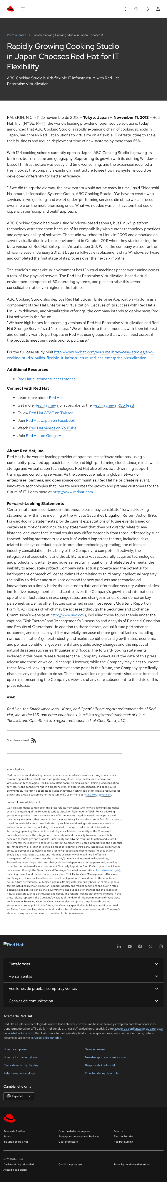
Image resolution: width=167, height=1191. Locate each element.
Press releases (17, 35)
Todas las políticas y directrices (132, 1164)
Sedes (7, 1136)
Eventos (118, 1131)
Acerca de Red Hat (14, 1131)
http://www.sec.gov (67, 614)
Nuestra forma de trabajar (20, 1057)
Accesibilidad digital (15, 1169)
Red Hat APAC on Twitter (51, 412)
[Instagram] (161, 948)
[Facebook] (140, 948)
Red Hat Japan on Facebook (50, 420)
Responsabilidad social (100, 1065)
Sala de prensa (95, 1049)
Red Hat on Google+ (43, 435)
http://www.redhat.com (73, 491)
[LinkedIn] (119, 948)
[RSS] (33, 740)
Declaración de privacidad (18, 1164)
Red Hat (56, 397)
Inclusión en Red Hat (15, 1141)
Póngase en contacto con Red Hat (78, 1136)
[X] (150, 948)
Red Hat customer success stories (46, 378)
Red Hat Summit (123, 1141)
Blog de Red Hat (123, 1136)
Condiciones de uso (70, 1164)
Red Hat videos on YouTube (53, 427)
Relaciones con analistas (19, 1073)
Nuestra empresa (15, 1049)
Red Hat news (46, 405)
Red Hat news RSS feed (113, 405)
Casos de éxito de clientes (20, 1065)
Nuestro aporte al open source (105, 1057)
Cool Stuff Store (68, 1141)
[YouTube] (129, 948)
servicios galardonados (46, 1038)
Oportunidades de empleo (102, 1073)
